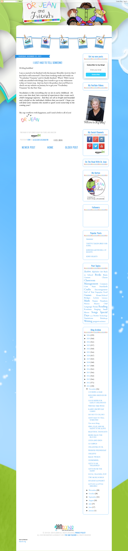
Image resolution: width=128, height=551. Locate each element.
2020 (88, 355)
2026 (88, 335)
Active (87, 271)
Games (87, 295)
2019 (88, 359)
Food (105, 292)
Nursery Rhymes (92, 304)
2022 (88, 349)
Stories (96, 315)
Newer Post (28, 147)
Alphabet (95, 271)
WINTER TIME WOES (96, 406)
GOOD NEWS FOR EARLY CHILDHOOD (97, 401)
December (92, 389)
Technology (103, 316)
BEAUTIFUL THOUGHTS (97, 432)
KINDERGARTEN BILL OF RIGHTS (96, 251)
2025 (88, 338)
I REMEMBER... (93, 460)
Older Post (71, 147)
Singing (97, 309)
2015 (88, 372)
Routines (88, 309)
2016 (88, 369)
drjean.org (22, 541)
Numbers (103, 301)
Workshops (103, 318)
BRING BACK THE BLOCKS (95, 436)
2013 (88, 379)
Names (95, 301)
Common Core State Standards (95, 285)
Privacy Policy (80, 532)
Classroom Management (91, 281)
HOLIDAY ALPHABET (96, 481)
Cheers (104, 277)
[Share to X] (58, 140)
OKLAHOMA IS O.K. (95, 447)
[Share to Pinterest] (62, 140)
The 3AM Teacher (70, 535)
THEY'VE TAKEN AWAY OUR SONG (96, 244)
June (90, 507)
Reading (102, 306)
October (92, 493)
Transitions (88, 318)
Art (101, 271)
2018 (88, 362)
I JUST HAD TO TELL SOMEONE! (96, 419)
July (90, 504)
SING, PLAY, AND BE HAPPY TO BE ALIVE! (97, 427)
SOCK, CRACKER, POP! (97, 474)
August (91, 500)
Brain (105, 274)
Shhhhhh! (89, 239)
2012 (88, 383)
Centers (87, 277)
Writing (88, 321)
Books (98, 274)
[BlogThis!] (56, 140)
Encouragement (101, 289)
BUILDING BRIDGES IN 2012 (97, 396)
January (91, 510)
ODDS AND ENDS (95, 440)
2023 (88, 345)
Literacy (104, 298)
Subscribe (96, 74)
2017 (88, 366)
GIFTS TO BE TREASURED (94, 464)
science (103, 321)
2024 (88, 342)
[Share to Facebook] (60, 140)
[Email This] (54, 140)
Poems (95, 306)
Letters (96, 297)
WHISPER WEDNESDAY (97, 450)
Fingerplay (99, 292)
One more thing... (94, 423)
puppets (96, 321)
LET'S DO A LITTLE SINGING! (95, 485)
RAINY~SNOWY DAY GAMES (96, 410)
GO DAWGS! (92, 444)
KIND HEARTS (91, 256)
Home (50, 147)
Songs (94, 312)
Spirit (91, 316)
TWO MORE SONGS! (96, 477)
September (93, 497)
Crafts (87, 289)
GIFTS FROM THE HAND (95, 470)
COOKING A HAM (95, 392)
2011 (88, 386)
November (93, 490)
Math (87, 300)
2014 (88, 376)
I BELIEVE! (92, 454)
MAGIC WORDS (94, 457)
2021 (88, 352)
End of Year (89, 292)
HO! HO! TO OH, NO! (96, 414)
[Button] (95, 195)
